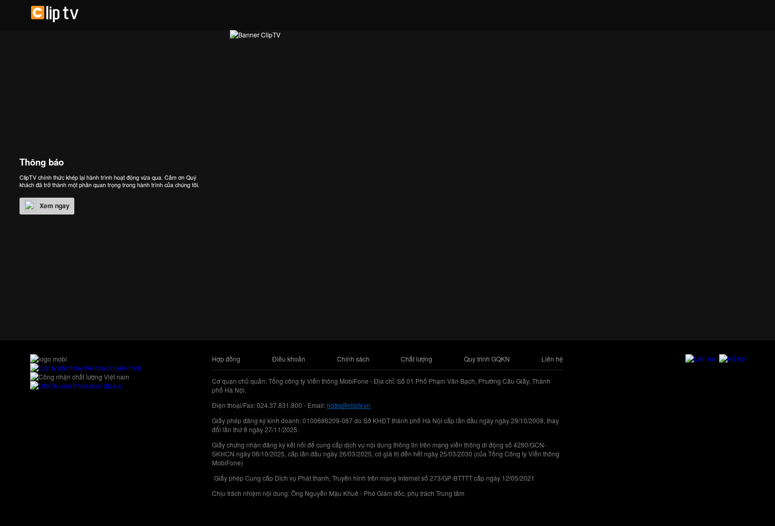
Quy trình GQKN (487, 358)
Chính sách (353, 358)
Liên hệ (552, 358)
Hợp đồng (226, 358)
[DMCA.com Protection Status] (75, 385)
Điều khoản (288, 358)
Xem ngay (55, 205)
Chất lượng (416, 358)
